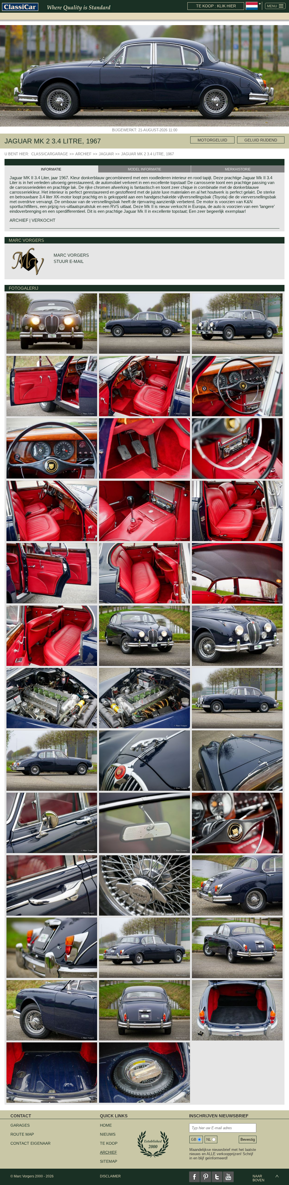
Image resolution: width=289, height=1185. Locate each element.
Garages (20, 1125)
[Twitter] (217, 1176)
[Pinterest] (205, 1176)
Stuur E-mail (69, 261)
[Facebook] (194, 1176)
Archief (108, 1152)
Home (106, 1125)
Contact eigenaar (30, 1143)
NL (208, 1139)
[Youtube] (228, 1176)
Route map (22, 1134)
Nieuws (107, 1134)
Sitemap (108, 1161)
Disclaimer (110, 1176)
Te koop (108, 1143)
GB (193, 1139)
